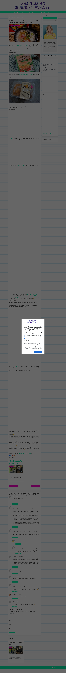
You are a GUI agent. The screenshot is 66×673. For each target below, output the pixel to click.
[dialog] (33, 336)
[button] (33, 340)
